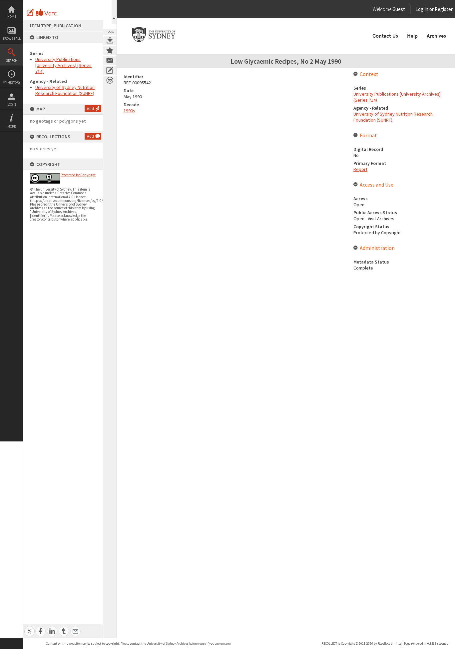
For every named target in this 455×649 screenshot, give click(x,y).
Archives (436, 36)
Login (11, 104)
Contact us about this (110, 60)
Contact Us (385, 36)
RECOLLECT (329, 643)
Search (11, 60)
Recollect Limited (390, 643)
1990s (129, 111)
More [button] (11, 126)
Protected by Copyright (78, 175)
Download (110, 40)
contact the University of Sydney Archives (159, 643)
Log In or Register (421, 9)
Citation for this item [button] (110, 80)
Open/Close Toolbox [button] (114, 12)
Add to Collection (110, 50)
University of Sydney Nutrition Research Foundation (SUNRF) (65, 90)
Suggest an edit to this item (30, 12)
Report (360, 169)
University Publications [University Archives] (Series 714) (63, 65)
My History (11, 82)
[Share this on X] (29, 627)
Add (90, 108)
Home (11, 16)
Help (412, 36)
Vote (46, 12)
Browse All (12, 38)
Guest (398, 9)
